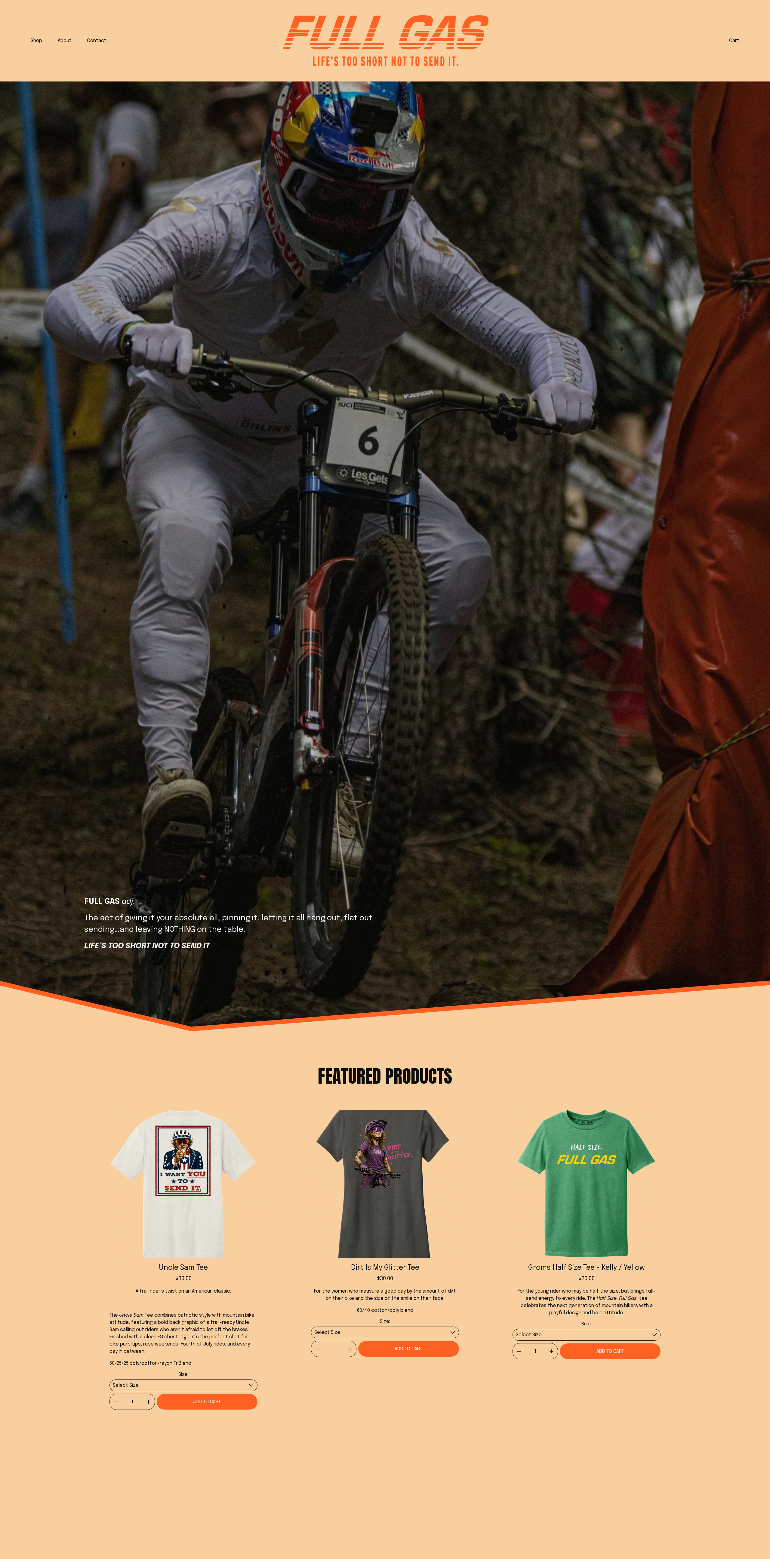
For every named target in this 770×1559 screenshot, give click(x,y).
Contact (96, 40)
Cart (734, 40)
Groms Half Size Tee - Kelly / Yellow (586, 1267)
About (65, 40)
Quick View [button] (183, 1247)
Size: (183, 1374)
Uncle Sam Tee (183, 1267)
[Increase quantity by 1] (148, 1401)
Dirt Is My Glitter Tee (385, 1267)
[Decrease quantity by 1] (116, 1401)
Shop (36, 40)
